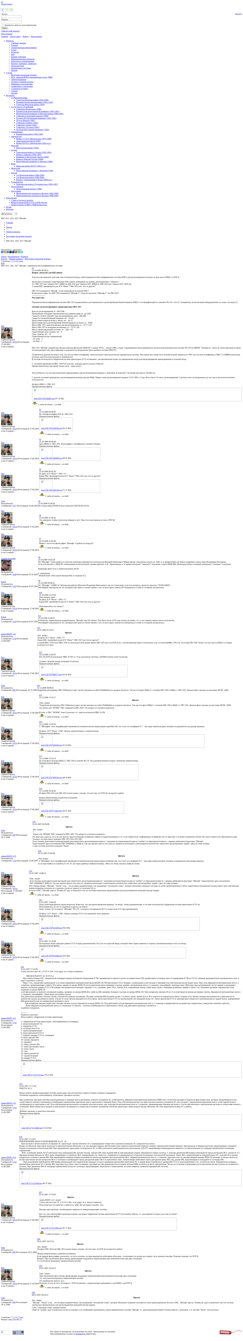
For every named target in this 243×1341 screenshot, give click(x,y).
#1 (33, 268)
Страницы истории (19, 89)
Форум (9, 227)
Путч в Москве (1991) (25, 120)
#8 (39, 557)
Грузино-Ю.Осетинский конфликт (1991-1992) (36, 118)
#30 (33, 1293)
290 (13, 690)
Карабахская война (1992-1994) (29, 134)
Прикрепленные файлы (42, 386)
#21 (30, 871)
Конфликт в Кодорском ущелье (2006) (32, 157)
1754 (14, 639)
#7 (40, 539)
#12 (38, 628)
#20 (39, 851)
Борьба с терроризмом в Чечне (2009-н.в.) (34, 180)
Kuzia (3, 582)
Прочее (14, 70)
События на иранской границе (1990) (32, 116)
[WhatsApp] (19, 252)
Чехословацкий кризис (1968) (29, 189)
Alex (3, 501)
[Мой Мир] (8, 252)
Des (2, 326)
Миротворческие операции (23, 59)
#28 (38, 1239)
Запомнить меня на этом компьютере (20, 25)
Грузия (14, 150)
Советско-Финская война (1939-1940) (32, 100)
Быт (13, 54)
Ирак (13, 164)
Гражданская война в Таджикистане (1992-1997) (37, 184)
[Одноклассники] (5, 252)
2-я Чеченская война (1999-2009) (30, 177)
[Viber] (16, 252)
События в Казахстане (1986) (28, 109)
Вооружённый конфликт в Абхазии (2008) (34, 161)
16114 (14, 342)
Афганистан (16, 136)
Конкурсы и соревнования (22, 61)
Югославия (16, 191)
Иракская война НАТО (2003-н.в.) (31, 166)
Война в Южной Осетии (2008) (29, 159)
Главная (4, 36)
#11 (39, 616)
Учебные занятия (18, 43)
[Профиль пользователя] (7, 338)
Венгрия (14, 146)
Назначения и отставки (21, 68)
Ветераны (10, 95)
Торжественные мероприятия (24, 48)
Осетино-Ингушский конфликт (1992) (32, 130)
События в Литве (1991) (26, 125)
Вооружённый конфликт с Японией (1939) (34, 171)
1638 (14, 574)
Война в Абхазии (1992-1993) (29, 155)
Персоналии (11, 198)
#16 (40, 722)
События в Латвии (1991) (27, 123)
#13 (40, 652)
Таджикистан (17, 182)
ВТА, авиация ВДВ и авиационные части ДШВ (31, 77)
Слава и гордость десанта (22, 200)
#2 (40, 409)
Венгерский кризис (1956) (27, 148)
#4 (40, 469)
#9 (39, 581)
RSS (3, 263)
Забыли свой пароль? (10, 31)
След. (21, 261)
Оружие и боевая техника (22, 82)
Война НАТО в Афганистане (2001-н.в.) (33, 143)
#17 (40, 756)
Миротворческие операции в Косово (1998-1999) (37, 196)
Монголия (15, 168)
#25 (21, 1084)
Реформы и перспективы (22, 84)
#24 (22, 967)
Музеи (9, 207)
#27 (40, 1192)
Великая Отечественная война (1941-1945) (34, 102)
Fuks (3, 685)
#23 (40, 939)
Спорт (14, 50)
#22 (40, 900)
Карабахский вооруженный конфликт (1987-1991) (37, 111)
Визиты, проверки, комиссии (23, 64)
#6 (40, 515)
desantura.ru (80, 1334)
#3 (40, 439)
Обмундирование (18, 79)
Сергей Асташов (8, 558)
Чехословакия (17, 187)
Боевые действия (18, 57)
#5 (39, 501)
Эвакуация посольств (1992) (28, 141)
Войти (25, 36)
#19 (34, 822)
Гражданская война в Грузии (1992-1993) (34, 152)
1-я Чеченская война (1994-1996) (30, 175)
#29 (40, 1266)
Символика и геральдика (22, 86)
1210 (14, 586)
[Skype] (22, 252)
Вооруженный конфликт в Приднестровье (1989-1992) (39, 114)
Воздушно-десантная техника (24, 75)
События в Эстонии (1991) (27, 127)
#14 (38, 685)
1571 (14, 506)
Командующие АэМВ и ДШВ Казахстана (29, 205)
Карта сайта (15, 36)
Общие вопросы (13, 232)
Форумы (9, 209)
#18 (40, 788)
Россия (14, 173)
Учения (14, 45)
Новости (10, 41)
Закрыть (238, 14)
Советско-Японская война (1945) (30, 105)
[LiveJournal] (13, 252)
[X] (10, 252)
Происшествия (17, 66)
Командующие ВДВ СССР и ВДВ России (29, 202)
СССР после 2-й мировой (22, 107)
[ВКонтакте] (2, 252)
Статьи (9, 73)
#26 (20, 1137)
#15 (40, 695)
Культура (15, 52)
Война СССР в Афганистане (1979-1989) (34, 139)
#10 (40, 593)
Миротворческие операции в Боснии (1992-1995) (37, 193)
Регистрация (6, 34)
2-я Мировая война (19, 98)
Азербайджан (17, 132)
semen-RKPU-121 (8, 634)
